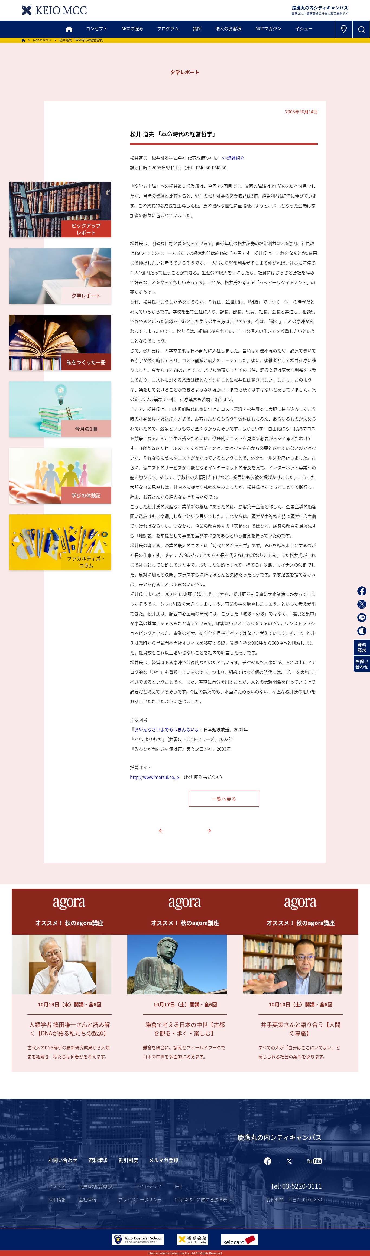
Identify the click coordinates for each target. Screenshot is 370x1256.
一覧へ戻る (224, 798)
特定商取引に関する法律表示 (203, 1199)
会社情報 (87, 1199)
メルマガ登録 (163, 1159)
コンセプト (97, 28)
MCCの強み (132, 28)
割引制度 (128, 1159)
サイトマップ (148, 1186)
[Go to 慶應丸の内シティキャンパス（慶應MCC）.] (23, 40)
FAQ (178, 1186)
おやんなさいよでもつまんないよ (166, 729)
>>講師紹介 (233, 158)
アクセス (56, 1186)
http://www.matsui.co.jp (154, 777)
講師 (197, 28)
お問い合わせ (361, 663)
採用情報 (57, 1199)
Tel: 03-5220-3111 (296, 1186)
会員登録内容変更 (96, 1186)
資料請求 (362, 647)
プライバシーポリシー (139, 1199)
